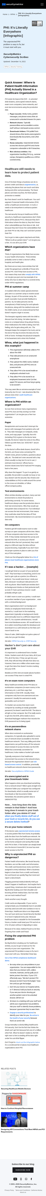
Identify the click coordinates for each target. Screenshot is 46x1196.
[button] (41, 4)
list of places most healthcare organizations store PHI (22, 560)
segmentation (30, 185)
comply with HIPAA (33, 274)
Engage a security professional (22, 1013)
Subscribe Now (23, 1170)
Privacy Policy (9, 1190)
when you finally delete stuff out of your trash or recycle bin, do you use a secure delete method (22, 819)
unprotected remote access (29, 831)
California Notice (36, 1190)
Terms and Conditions (22, 1190)
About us (23, 1192)
